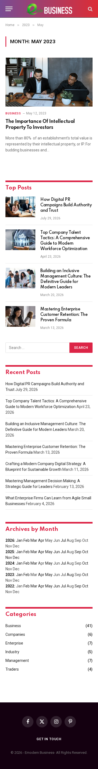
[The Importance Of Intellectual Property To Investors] (49, 82)
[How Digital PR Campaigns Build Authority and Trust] (20, 207)
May (49, 552)
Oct (85, 552)
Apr (41, 540)
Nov (8, 557)
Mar (33, 540)
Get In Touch (49, 739)
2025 (9, 552)
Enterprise (14, 643)
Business (13, 626)
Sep (78, 552)
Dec (16, 557)
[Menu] (9, 9)
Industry (12, 652)
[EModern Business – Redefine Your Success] (49, 9)
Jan (19, 540)
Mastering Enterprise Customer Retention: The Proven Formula (63, 314)
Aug (70, 574)
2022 (9, 586)
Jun (56, 552)
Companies (15, 634)
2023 (9, 574)
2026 (9, 540)
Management (17, 660)
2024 (9, 563)
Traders (12, 669)
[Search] (90, 9)
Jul (63, 540)
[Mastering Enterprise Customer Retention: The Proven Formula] (20, 316)
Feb (26, 540)
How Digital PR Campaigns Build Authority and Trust (66, 205)
